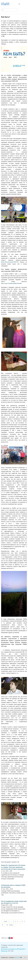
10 (2, 925)
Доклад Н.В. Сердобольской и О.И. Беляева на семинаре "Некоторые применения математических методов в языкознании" (13, 867)
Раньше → (11, 925)
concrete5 (16, 957)
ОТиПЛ (5, 4)
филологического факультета (9, 949)
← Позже (5, 921)
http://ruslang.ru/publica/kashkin (13, 283)
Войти (25, 957)
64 (7, 925)
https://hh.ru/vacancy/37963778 (9, 262)
